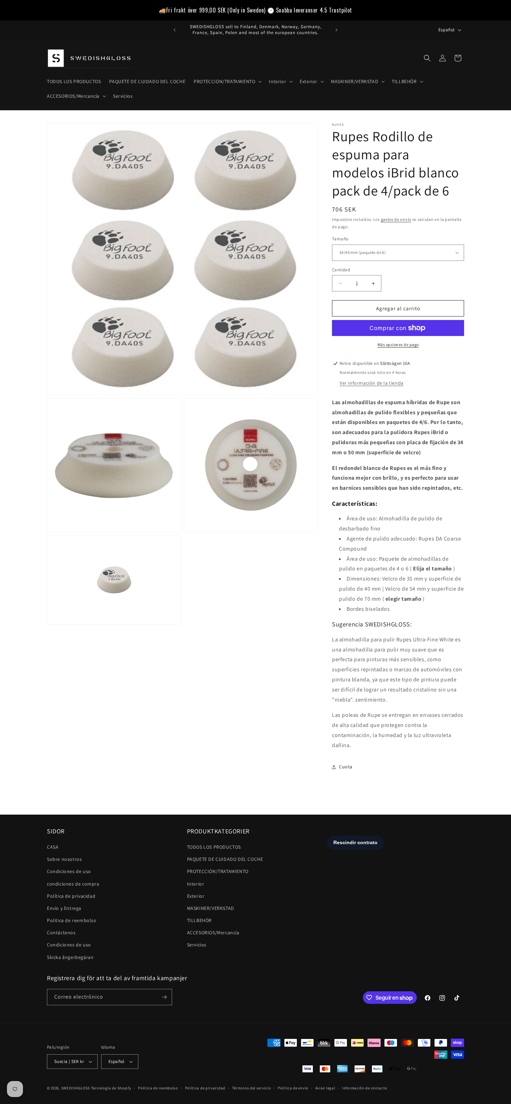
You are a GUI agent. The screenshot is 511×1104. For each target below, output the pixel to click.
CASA (52, 847)
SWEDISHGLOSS (75, 1088)
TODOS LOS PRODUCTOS (214, 847)
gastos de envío (396, 219)
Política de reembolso (158, 1088)
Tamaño (340, 239)
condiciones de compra (73, 884)
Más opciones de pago (398, 344)
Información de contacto (364, 1088)
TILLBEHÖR (199, 920)
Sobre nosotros (64, 859)
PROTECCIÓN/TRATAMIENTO (218, 871)
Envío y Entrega (64, 908)
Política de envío (293, 1088)
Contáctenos (61, 932)
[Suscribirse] (164, 997)
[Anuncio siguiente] (336, 30)
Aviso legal (325, 1088)
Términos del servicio (251, 1088)
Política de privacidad (71, 896)
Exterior (196, 896)
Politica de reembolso (72, 920)
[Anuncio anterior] (174, 30)
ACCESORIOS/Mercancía (213, 932)
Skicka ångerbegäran (70, 957)
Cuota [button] (345, 766)
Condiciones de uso (69, 871)
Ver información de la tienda (372, 383)
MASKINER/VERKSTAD (210, 908)
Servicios (196, 945)
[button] (227, 81)
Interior (195, 884)
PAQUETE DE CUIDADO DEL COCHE (225, 859)
